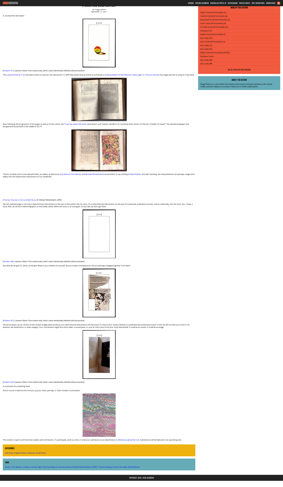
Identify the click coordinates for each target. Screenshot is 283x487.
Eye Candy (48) (206, 63)
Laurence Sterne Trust (16, 75)
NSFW (94, 467)
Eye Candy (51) (206, 45)
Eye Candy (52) (206, 38)
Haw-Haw (9, 453)
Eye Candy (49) (206, 60)
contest (26, 467)
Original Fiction (20, 453)
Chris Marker (76, 174)
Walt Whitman (134, 467)
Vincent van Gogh (120, 467)
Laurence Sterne (65, 467)
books (7, 467)
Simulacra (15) (206, 31)
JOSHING (191, 3)
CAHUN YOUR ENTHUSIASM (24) (213, 16)
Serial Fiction (41, 453)
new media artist (222, 84)
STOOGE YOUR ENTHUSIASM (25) (214, 27)
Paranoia (31, 453)
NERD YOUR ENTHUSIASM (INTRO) (215, 52)
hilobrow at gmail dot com (128, 440)
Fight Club (42, 467)
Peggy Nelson (245, 69)
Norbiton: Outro (207, 56)
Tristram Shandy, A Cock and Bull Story (19, 200)
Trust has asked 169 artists (75, 124)
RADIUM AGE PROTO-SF (218, 3)
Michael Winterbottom (94, 174)
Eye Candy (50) (206, 49)
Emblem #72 (8, 320)
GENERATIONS (270, 3)
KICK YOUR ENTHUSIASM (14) (212, 42)
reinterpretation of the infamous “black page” (123, 75)
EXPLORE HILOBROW (202, 3)
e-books (33, 467)
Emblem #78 (8, 382)
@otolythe (253, 86)
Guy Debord (65, 174)
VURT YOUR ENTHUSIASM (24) (213, 23)
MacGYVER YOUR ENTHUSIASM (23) (215, 20)
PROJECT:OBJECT (244, 3)
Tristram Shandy (152, 75)
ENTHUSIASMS (233, 3)
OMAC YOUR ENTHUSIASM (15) (213, 12)
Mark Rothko (135, 174)
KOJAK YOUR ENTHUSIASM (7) (212, 34)
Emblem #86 (8, 261)
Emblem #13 (8, 70)
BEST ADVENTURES (258, 3)
